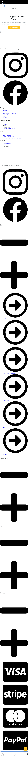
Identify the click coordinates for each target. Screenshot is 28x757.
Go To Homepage (14, 27)
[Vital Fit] (5, 4)
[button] (3, 6)
